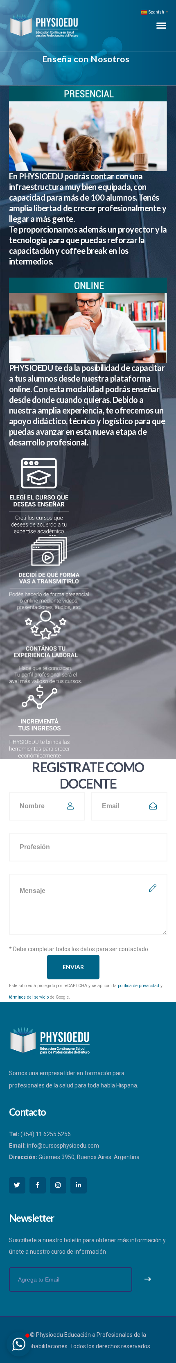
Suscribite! (147, 1279)
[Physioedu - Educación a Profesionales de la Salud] (44, 25)
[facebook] (37, 1185)
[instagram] (58, 1185)
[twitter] (17, 1185)
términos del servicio (29, 997)
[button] (19, 1344)
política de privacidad (138, 985)
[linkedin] (78, 1185)
